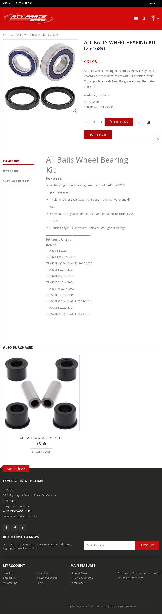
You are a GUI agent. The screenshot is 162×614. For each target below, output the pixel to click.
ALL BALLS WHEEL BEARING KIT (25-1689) (120, 45)
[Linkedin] (22, 527)
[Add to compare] (148, 122)
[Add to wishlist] (139, 122)
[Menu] (136, 18)
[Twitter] (14, 527)
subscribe (147, 545)
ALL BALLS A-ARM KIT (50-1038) (41, 438)
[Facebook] (6, 527)
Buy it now (97, 134)
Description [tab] (11, 160)
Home (4, 35)
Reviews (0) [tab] (10, 171)
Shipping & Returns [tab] (16, 181)
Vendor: (89, 107)
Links (152, 3)
